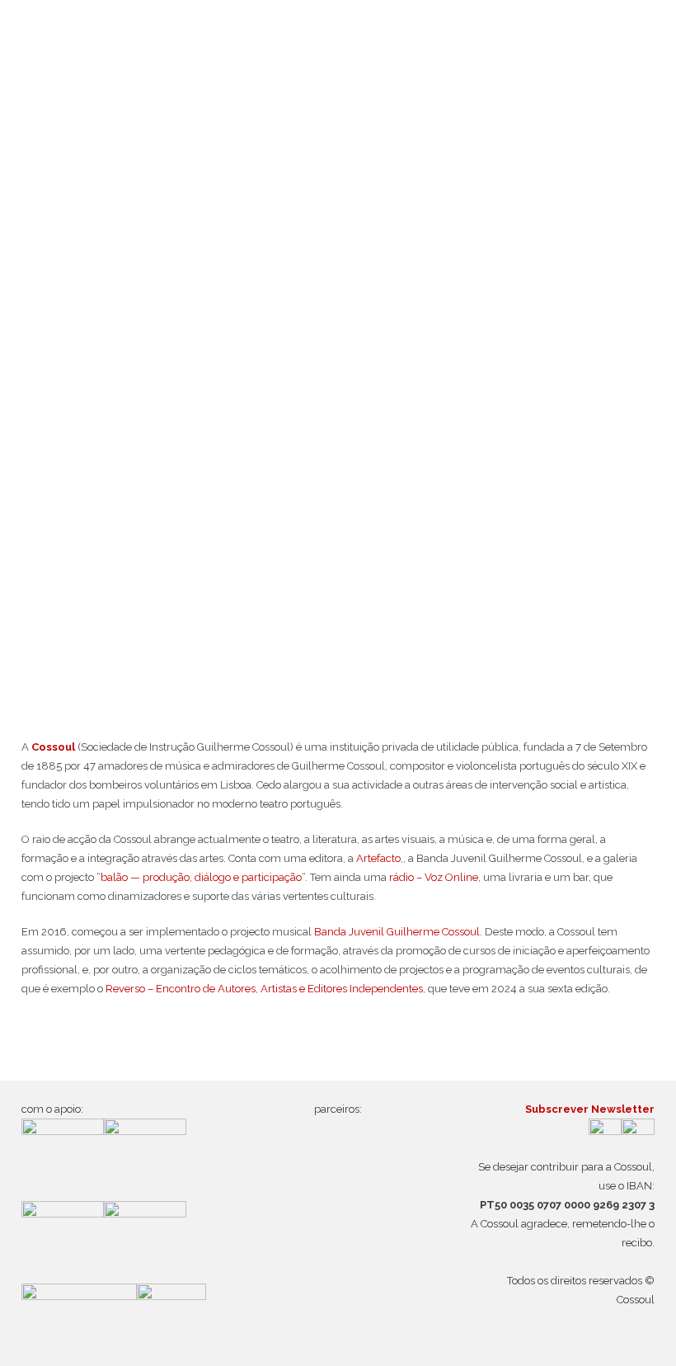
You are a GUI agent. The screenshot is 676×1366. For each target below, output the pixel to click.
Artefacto (377, 858)
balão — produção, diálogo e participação (201, 877)
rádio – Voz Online (433, 877)
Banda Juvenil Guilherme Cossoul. (398, 932)
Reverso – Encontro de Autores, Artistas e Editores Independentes (264, 988)
